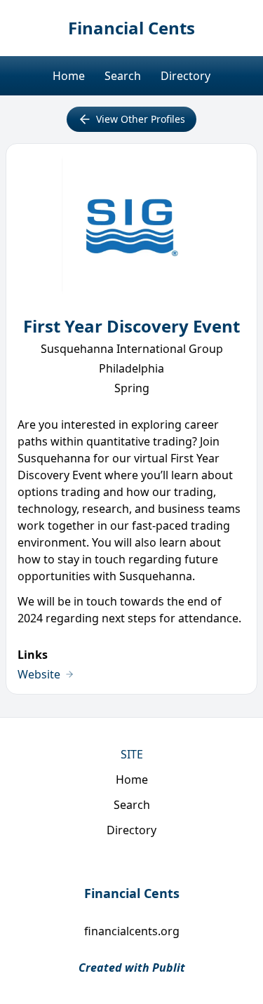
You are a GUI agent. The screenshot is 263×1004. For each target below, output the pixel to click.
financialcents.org (132, 931)
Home (69, 75)
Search (122, 75)
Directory (185, 75)
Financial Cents (131, 27)
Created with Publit (132, 967)
